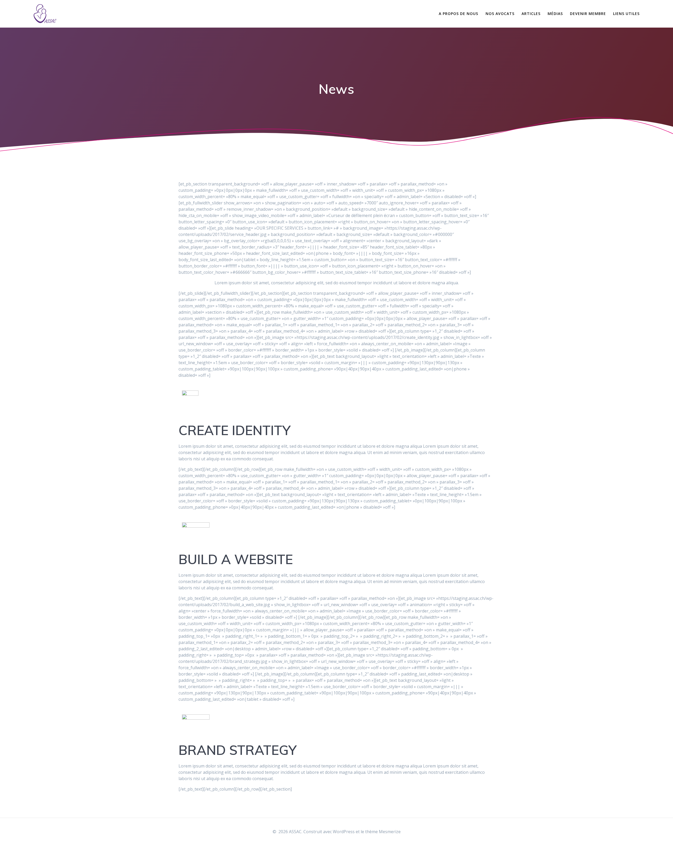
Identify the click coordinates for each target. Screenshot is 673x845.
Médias (555, 13)
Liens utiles (626, 13)
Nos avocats (500, 13)
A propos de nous (458, 13)
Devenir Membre (588, 13)
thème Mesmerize (383, 831)
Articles (531, 13)
